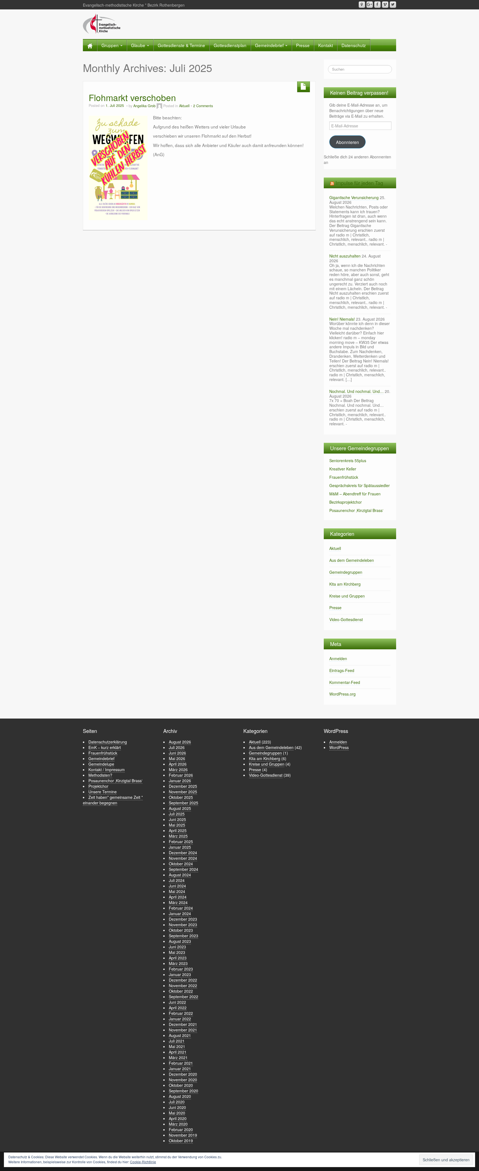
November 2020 (183, 1079)
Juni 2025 (177, 819)
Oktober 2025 (181, 797)
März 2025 (178, 836)
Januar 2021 (180, 1068)
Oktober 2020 (181, 1085)
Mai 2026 (177, 758)
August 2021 (180, 1035)
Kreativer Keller (342, 469)
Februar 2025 (181, 841)
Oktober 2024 (181, 863)
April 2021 (178, 1052)
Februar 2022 (181, 1013)
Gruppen (110, 45)
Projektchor (98, 786)
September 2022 (183, 996)
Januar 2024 (180, 913)
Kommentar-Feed (344, 682)
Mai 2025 (177, 825)
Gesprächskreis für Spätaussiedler (359, 485)
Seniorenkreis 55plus (347, 460)
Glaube (138, 45)
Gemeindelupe (101, 764)
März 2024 (178, 902)
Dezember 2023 (183, 919)
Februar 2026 (181, 775)
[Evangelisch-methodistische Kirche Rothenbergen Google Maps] (362, 4)
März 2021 (178, 1057)
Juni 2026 (177, 753)
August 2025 (180, 808)
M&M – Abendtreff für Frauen (355, 493)
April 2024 (178, 897)
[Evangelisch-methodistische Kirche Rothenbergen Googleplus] (369, 4)
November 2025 (183, 791)
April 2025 (178, 830)
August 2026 (180, 742)
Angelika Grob (144, 105)
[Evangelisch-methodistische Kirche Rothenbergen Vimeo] (385, 4)
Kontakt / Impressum (106, 769)
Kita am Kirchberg (345, 584)
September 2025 (183, 802)
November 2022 (183, 985)
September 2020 (183, 1090)
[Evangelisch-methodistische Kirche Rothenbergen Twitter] (393, 4)
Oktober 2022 (181, 991)
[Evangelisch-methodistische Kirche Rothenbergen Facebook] (377, 4)
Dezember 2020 (183, 1074)
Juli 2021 (177, 1041)
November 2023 (183, 924)
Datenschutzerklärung (107, 742)
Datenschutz (354, 45)
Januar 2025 (180, 847)
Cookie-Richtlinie (143, 1161)
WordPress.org (342, 694)
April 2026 (178, 764)
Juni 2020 (177, 1107)
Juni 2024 (177, 886)
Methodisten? (100, 775)
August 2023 (180, 941)
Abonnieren (347, 142)
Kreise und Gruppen (347, 596)
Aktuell (184, 105)
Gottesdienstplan (230, 45)
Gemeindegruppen (345, 572)
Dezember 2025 (183, 786)
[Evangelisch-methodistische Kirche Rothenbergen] (101, 23)
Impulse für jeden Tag (359, 182)
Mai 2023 (177, 952)
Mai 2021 (177, 1046)
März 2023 (178, 963)
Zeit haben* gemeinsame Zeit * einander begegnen (113, 799)
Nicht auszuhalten (345, 256)
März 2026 (178, 769)
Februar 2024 (181, 908)
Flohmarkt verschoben (132, 97)
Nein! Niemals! (342, 319)
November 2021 (183, 1030)
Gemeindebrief (270, 45)
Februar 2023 (181, 969)
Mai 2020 (177, 1113)
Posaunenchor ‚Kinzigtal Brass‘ (356, 510)
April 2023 (178, 958)
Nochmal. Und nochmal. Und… (356, 391)
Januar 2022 (180, 1018)
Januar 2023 (180, 974)
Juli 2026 (177, 747)
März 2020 (178, 1124)
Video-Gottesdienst (346, 619)
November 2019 (183, 1135)
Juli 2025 (177, 814)
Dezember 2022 (183, 980)
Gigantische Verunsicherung (354, 197)
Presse (303, 45)
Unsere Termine (102, 791)
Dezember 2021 (183, 1024)
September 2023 (183, 935)
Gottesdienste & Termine (181, 45)
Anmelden (338, 658)
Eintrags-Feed (341, 670)
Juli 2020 (177, 1102)
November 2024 (183, 858)
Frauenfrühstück (343, 477)
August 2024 (180, 874)
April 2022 (178, 1007)
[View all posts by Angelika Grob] (159, 105)
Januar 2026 (180, 780)
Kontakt (325, 45)
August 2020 (180, 1096)
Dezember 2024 (183, 852)
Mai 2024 (177, 891)
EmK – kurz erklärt (104, 747)
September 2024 (183, 869)
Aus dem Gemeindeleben (351, 560)
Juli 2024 (177, 880)
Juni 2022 (177, 1002)
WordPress (339, 747)
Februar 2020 (181, 1129)
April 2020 (178, 1118)
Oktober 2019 (181, 1140)
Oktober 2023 (181, 930)
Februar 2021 (181, 1063)
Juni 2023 (177, 946)
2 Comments (203, 105)
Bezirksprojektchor (345, 502)
